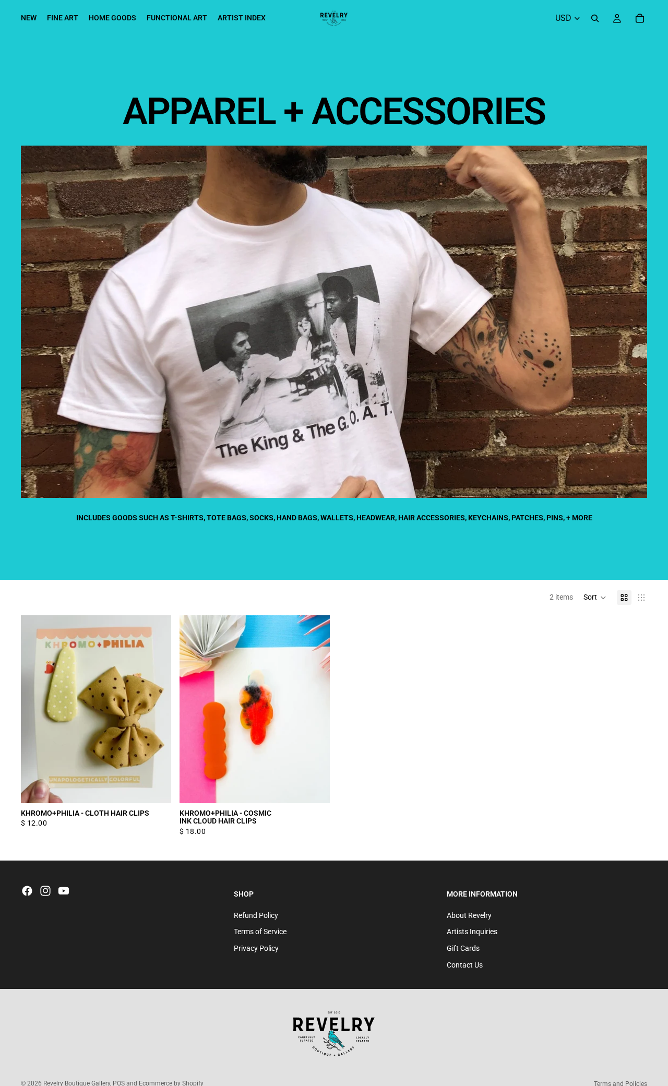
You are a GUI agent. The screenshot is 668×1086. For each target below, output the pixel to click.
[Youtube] (63, 891)
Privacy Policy (256, 948)
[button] (594, 597)
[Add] (313, 787)
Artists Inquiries (472, 931)
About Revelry (469, 915)
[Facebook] (27, 891)
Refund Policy (256, 915)
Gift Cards (463, 948)
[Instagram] (45, 891)
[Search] (594, 18)
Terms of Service (260, 931)
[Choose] (155, 787)
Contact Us (465, 965)
